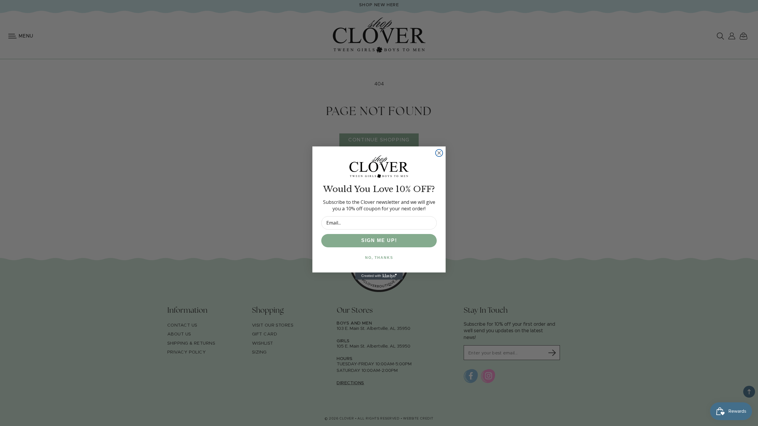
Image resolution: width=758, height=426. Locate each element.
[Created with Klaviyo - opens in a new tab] (379, 276)
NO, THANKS (379, 258)
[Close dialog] (439, 152)
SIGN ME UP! (379, 240)
